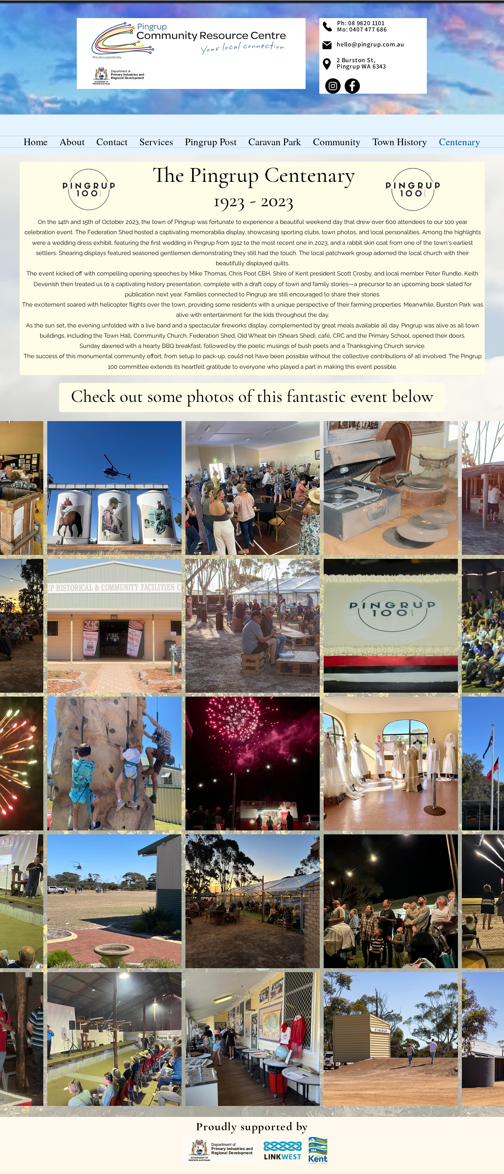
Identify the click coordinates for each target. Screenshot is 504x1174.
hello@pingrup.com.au (370, 44)
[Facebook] (352, 86)
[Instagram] (333, 86)
